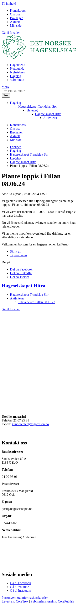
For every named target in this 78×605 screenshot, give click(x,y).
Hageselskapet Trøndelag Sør (37, 106)
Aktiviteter (50, 117)
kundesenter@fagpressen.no (30, 424)
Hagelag (15, 76)
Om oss (15, 14)
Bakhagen (16, 18)
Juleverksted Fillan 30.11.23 (36, 302)
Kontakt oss (18, 10)
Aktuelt (15, 22)
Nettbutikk (17, 68)
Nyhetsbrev (17, 72)
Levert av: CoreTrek (15, 601)
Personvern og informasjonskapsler (25, 597)
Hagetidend (17, 65)
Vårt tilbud (17, 80)
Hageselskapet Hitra (48, 114)
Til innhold (9, 3)
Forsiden (15, 147)
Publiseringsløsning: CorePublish (52, 601)
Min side (15, 25)
